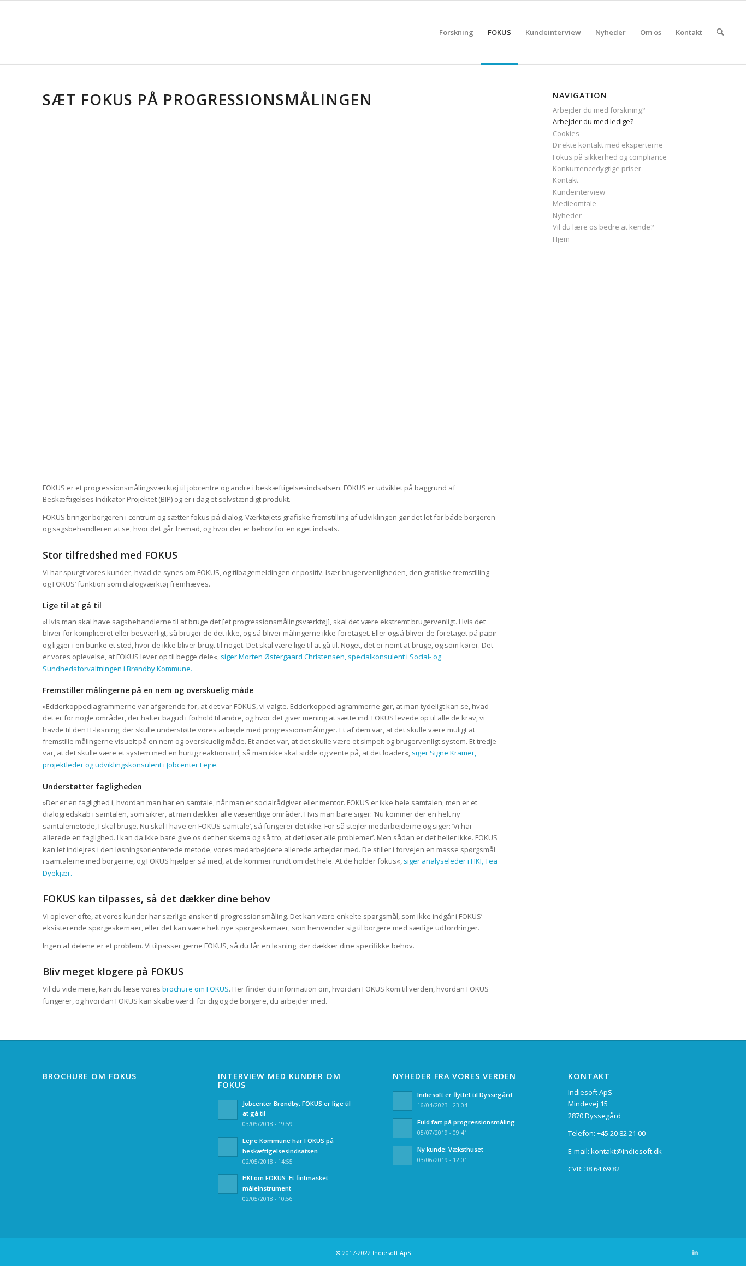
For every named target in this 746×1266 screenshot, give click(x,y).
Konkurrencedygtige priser (597, 168)
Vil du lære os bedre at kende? (603, 227)
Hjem (561, 239)
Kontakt (565, 180)
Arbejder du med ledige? (593, 121)
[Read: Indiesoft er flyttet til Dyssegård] (402, 1101)
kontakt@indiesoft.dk (626, 1151)
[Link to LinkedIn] (695, 1252)
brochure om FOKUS (195, 989)
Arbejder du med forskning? (599, 110)
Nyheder (567, 215)
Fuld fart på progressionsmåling (466, 1122)
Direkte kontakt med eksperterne (608, 145)
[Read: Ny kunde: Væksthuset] (402, 1155)
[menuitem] (456, 32)
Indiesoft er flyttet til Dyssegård (464, 1095)
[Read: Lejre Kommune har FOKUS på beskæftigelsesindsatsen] (228, 1147)
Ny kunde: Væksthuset (450, 1149)
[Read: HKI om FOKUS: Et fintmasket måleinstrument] (228, 1184)
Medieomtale (574, 203)
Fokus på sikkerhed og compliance (610, 157)
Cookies (566, 133)
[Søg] (720, 32)
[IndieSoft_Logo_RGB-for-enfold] (15, 32)
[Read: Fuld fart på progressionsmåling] (402, 1128)
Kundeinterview (579, 192)
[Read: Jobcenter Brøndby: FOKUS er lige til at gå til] (228, 1110)
